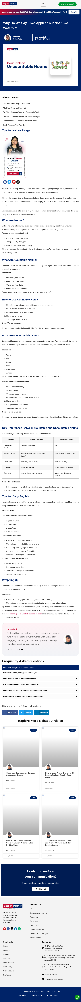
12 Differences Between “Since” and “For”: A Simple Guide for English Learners (58, 843)
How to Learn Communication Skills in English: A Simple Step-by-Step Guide (19, 843)
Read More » (10, 780)
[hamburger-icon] (43, 4)
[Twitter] (4, 928)
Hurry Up (74, 12)
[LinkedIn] (12, 928)
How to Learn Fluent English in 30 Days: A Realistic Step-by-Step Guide (59, 775)
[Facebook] (8, 928)
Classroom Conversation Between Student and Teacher (20, 774)
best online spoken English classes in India (24, 614)
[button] (40, 667)
